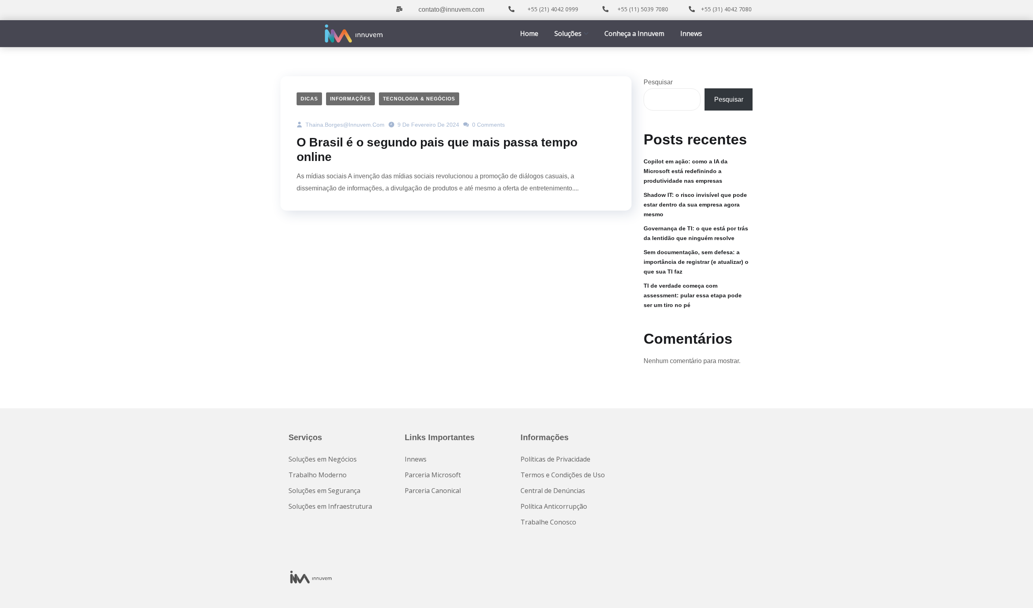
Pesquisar (658, 82)
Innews (691, 33)
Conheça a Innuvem (634, 33)
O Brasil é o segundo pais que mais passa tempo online (437, 149)
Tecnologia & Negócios (419, 99)
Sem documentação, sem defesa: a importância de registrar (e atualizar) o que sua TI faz (696, 262)
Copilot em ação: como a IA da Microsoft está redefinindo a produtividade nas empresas (686, 171)
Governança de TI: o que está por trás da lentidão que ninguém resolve (696, 233)
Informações (350, 99)
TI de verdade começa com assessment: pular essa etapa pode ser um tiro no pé (693, 295)
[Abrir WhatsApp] (1013, 587)
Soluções (567, 33)
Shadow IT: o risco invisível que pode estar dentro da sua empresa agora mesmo (695, 204)
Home (529, 33)
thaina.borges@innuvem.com (344, 124)
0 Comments (487, 124)
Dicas (309, 99)
